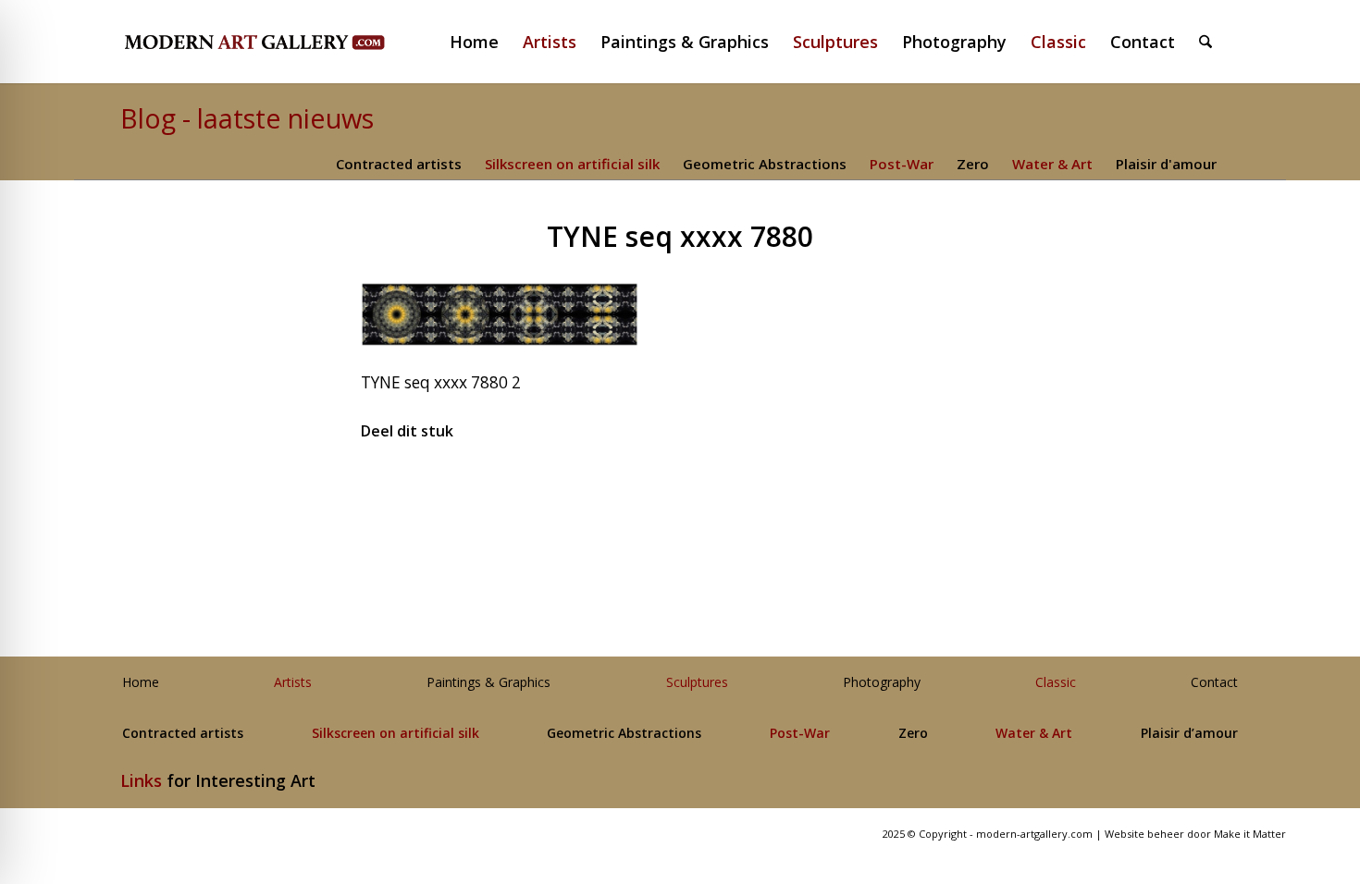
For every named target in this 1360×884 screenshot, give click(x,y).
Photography (882, 683)
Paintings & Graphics (488, 683)
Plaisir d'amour (1166, 163)
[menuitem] (482, 41)
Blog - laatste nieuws (247, 118)
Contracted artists (399, 163)
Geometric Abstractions (765, 163)
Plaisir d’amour (1189, 734)
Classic (1055, 683)
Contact (1214, 683)
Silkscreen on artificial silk (572, 163)
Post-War (901, 163)
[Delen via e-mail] (892, 487)
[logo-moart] (303, 41)
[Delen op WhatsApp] (680, 487)
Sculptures (697, 683)
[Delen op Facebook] (468, 487)
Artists (293, 683)
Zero (973, 163)
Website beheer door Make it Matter (1195, 834)
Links (141, 780)
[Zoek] (1205, 41)
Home (140, 683)
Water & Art (1052, 163)
